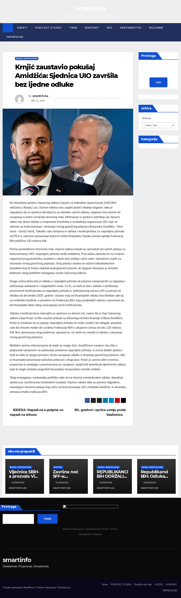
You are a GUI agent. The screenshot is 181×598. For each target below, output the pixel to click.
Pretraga (148, 56)
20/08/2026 (106, 482)
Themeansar (63, 587)
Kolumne (156, 27)
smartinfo (90, 8)
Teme (73, 27)
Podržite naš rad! (143, 584)
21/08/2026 (18, 482)
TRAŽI (47, 518)
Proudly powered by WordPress (19, 587)
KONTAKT (92, 27)
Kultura (58, 467)
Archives (146, 118)
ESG (109, 27)
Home (105, 584)
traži (158, 82)
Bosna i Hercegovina (26, 58)
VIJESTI (22, 27)
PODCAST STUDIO (48, 27)
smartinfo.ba (40, 96)
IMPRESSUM (15, 36)
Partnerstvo (130, 27)
